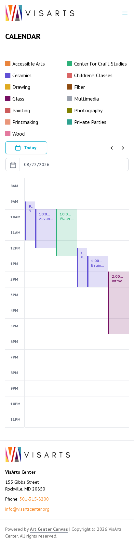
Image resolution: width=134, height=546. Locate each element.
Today (30, 148)
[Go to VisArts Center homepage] (39, 13)
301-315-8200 (34, 499)
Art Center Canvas (49, 529)
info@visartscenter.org (27, 509)
